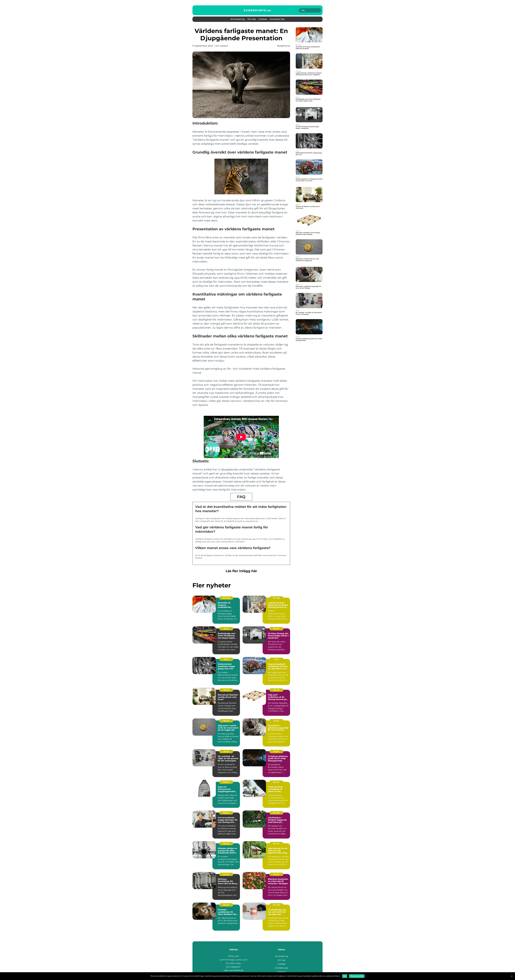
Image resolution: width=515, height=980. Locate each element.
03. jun (226, 843)
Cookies (263, 19)
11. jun (276, 751)
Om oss (251, 19)
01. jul (226, 720)
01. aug (276, 598)
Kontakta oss (277, 19)
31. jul (226, 628)
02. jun (276, 843)
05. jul (226, 690)
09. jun (226, 782)
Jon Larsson (221, 46)
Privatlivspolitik (356, 976)
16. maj (276, 905)
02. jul (276, 690)
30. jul (276, 628)
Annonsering (238, 19)
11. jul (226, 659)
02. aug (226, 598)
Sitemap (281, 971)
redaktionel (283, 46)
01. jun (276, 874)
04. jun (276, 813)
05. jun (276, 782)
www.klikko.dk (236, 970)
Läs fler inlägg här (241, 571)
